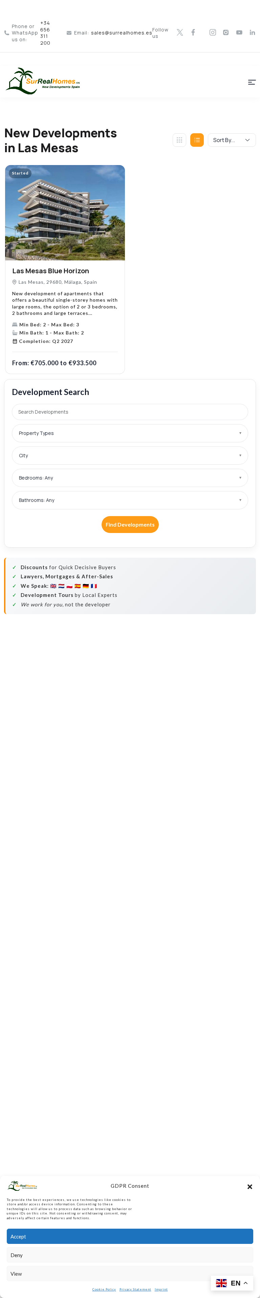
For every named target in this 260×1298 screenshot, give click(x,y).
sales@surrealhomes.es (121, 32)
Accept (18, 1236)
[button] (249, 1185)
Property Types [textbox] (36, 433)
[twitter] (180, 32)
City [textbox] (23, 455)
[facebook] (193, 32)
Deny (16, 1255)
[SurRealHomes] (46, 81)
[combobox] (130, 433)
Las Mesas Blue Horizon (50, 270)
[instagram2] (226, 32)
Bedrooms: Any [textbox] (36, 477)
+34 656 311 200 (45, 33)
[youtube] (239, 32)
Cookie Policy (104, 1289)
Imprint (161, 1289)
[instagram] (213, 32)
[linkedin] (252, 32)
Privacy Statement (135, 1289)
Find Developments (130, 524)
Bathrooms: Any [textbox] (36, 500)
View (16, 1274)
